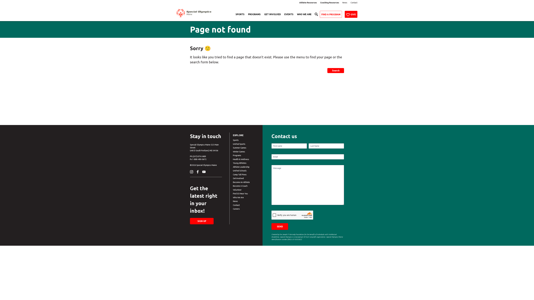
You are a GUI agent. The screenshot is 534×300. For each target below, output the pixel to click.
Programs (254, 14)
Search (335, 70)
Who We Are (304, 14)
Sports (240, 14)
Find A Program (330, 14)
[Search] (316, 14)
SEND (280, 226)
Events (288, 14)
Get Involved (272, 14)
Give (353, 14)
